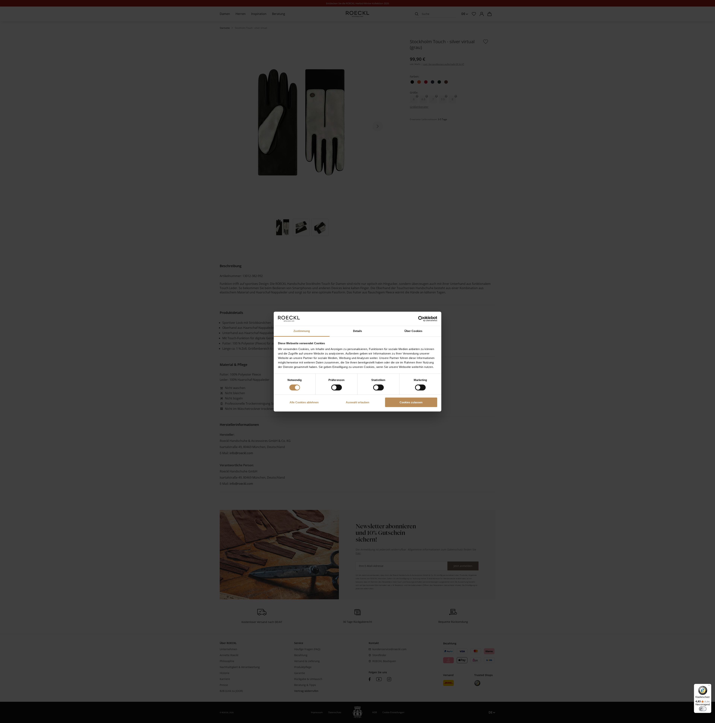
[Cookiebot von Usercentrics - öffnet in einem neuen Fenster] (421, 319)
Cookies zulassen (411, 402)
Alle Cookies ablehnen (304, 402)
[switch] (336, 387)
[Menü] (709, 686)
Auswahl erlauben (357, 402)
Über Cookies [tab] (413, 331)
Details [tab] (357, 331)
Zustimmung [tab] (301, 331)
